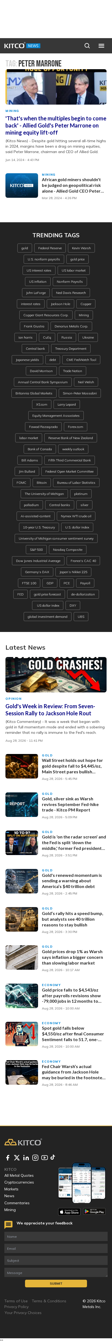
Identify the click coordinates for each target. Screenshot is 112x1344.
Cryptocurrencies (19, 1182)
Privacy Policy (16, 1306)
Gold (47, 755)
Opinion (13, 699)
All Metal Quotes (19, 1175)
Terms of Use (16, 1301)
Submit (56, 1283)
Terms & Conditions (49, 1301)
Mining (12, 111)
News (9, 1195)
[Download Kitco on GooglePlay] (94, 1211)
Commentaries (17, 1202)
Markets (11, 1189)
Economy (51, 985)
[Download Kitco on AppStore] (69, 1211)
